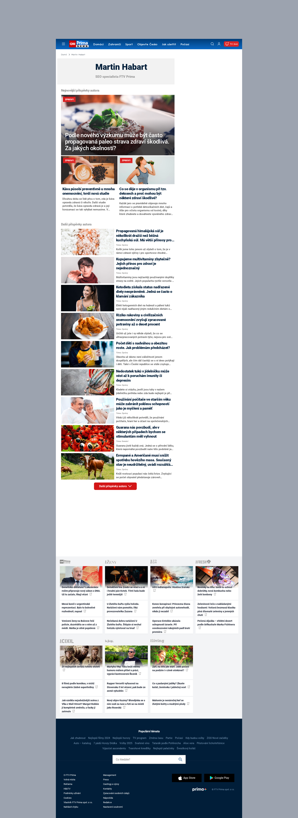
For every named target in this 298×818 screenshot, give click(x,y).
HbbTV (67, 788)
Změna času (156, 738)
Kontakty (107, 788)
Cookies (68, 798)
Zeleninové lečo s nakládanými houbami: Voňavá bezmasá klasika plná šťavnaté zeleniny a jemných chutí (216, 609)
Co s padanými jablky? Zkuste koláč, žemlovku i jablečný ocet (169, 685)
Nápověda (108, 798)
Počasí (185, 44)
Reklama (68, 784)
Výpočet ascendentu (114, 748)
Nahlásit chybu (71, 807)
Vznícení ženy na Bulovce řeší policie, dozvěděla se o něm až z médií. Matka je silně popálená (79, 625)
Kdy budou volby (195, 738)
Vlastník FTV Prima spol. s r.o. (78, 802)
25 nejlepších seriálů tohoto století (81, 666)
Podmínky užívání (72, 793)
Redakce (107, 802)
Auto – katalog (82, 743)
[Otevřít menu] (63, 44)
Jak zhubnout (78, 738)
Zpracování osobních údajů (116, 793)
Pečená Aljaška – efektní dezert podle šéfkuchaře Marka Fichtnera (216, 623)
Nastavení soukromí (113, 807)
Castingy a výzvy (111, 784)
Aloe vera (188, 743)
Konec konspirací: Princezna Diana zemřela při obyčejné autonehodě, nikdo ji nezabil (171, 608)
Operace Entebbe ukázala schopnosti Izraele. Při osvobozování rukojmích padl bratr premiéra (171, 626)
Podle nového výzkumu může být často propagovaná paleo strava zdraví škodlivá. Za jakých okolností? (117, 142)
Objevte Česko (147, 44)
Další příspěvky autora (113, 486)
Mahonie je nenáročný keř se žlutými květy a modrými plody (169, 702)
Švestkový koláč (186, 748)
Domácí (98, 44)
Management (109, 775)
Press (106, 779)
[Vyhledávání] (212, 44)
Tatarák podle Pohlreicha (166, 743)
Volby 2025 (126, 743)
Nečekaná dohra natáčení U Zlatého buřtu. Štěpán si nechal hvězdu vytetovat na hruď (124, 625)
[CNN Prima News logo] (79, 43)
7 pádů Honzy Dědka (105, 743)
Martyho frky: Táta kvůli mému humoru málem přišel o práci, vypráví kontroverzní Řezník (123, 670)
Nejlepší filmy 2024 (99, 738)
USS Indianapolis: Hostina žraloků (171, 587)
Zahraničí (114, 44)
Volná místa (69, 779)
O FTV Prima (70, 775)
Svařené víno (142, 743)
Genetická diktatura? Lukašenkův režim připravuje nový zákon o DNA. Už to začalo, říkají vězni (81, 591)
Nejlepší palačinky (163, 748)
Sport (129, 44)
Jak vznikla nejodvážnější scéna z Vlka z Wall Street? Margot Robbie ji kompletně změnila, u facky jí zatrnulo (80, 706)
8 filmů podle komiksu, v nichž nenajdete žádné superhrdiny (78, 685)
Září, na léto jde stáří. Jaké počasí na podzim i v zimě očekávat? (170, 668)
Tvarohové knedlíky (139, 748)
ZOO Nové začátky (217, 738)
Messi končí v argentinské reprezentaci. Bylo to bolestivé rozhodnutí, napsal (78, 608)
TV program (139, 738)
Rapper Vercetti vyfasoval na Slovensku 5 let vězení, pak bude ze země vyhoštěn (126, 687)
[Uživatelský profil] (219, 44)
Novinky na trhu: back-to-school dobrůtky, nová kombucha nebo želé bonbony (214, 591)
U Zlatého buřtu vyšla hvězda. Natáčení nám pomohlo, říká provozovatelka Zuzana (123, 608)
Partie (169, 738)
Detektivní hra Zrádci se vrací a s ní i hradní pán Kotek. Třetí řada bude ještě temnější (126, 591)
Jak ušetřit (169, 44)
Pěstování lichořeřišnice (211, 743)
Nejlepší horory (121, 738)
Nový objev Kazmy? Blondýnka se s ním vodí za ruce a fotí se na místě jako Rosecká (126, 704)
